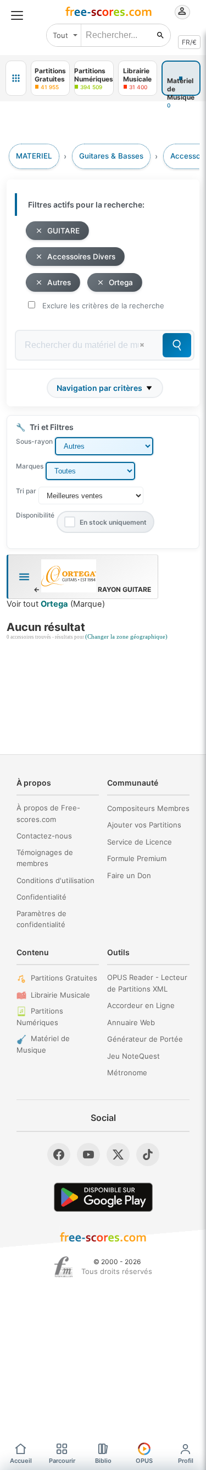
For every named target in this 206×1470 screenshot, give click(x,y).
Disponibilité (35, 515)
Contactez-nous (44, 835)
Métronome (127, 1072)
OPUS (144, 1460)
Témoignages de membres (44, 858)
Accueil (21, 1460)
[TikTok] (147, 1154)
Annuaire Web (131, 1022)
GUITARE (63, 230)
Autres (59, 282)
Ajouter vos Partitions (144, 824)
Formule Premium (136, 858)
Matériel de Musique (43, 1044)
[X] (118, 1154)
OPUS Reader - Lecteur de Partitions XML (147, 983)
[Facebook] (58, 1154)
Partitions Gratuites (64, 977)
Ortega (121, 282)
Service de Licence (139, 841)
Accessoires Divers (81, 256)
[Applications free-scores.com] (15, 78)
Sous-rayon (34, 441)
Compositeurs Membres (148, 808)
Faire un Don (129, 875)
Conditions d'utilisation (55, 880)
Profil (185, 1460)
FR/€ (189, 42)
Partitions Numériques (39, 1016)
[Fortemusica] (63, 1266)
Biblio (103, 1460)
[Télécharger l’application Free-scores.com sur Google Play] (103, 1197)
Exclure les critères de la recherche (103, 305)
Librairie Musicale (60, 994)
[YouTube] (88, 1154)
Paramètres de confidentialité (41, 919)
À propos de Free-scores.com (48, 813)
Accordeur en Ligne (141, 1005)
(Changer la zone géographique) (126, 637)
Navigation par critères (99, 388)
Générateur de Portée (145, 1039)
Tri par (26, 491)
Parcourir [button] (62, 1460)
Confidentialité (41, 896)
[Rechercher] (160, 35)
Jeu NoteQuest (133, 1056)
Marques (29, 466)
